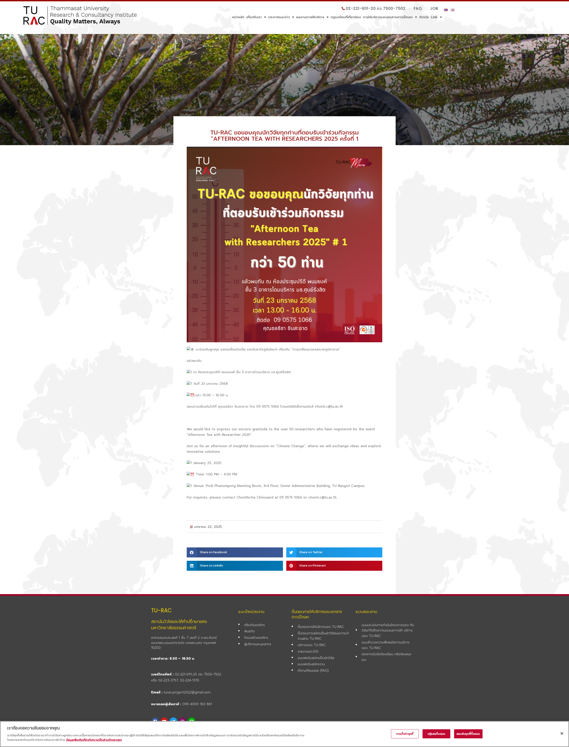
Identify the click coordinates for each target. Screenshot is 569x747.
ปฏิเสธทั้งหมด (436, 734)
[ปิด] (562, 733)
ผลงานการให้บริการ (310, 17)
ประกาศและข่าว (279, 17)
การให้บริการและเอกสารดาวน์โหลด (388, 17)
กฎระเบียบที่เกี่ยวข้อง (346, 17)
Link (434, 17)
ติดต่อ (424, 17)
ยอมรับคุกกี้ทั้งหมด (468, 734)
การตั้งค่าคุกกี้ (404, 734)
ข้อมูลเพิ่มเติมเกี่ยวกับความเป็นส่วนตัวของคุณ (94, 739)
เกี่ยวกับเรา (254, 17)
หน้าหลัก (238, 17)
